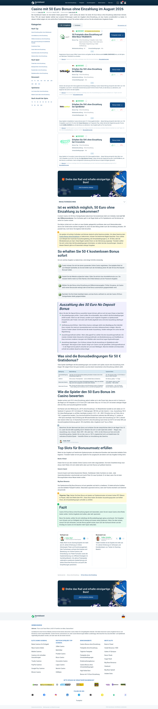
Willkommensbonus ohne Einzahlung (40, 39)
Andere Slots (108, 673)
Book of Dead (108, 644)
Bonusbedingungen (104, 59)
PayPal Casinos (36, 665)
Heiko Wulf (40, 12)
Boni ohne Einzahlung (70, 2)
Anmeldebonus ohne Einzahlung (39, 35)
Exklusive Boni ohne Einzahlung (39, 56)
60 (51, 102)
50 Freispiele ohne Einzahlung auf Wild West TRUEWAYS (87, 35)
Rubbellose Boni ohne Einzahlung (39, 73)
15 (34, 102)
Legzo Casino (60, 665)
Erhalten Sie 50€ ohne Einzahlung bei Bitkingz (87, 70)
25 (40, 102)
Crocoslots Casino (61, 661)
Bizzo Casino (60, 657)
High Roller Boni (85, 670)
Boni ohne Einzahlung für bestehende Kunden (40, 42)
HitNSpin (59, 672)
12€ (41, 80)
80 (34, 105)
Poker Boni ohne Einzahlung (38, 63)
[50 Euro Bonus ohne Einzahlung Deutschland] (123, 616)
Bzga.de (64, 59)
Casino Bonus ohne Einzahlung (69, 236)
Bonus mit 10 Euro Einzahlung (90, 674)
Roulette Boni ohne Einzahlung (39, 70)
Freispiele (81, 2)
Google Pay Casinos (37, 668)
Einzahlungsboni (91, 2)
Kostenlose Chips (35, 46)
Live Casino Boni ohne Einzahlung (39, 91)
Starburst (107, 666)
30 (43, 102)
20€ (48, 80)
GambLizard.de (61, 575)
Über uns (110, 2)
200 (41, 105)
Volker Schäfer (72, 12)
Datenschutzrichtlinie (36, 707)
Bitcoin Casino (36, 672)
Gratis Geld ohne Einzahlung (38, 49)
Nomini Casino (60, 668)
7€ (34, 80)
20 (37, 102)
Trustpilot (79, 700)
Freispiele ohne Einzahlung (88, 648)
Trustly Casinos (36, 661)
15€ (45, 80)
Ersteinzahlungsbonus (87, 661)
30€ (32, 84)
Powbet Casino (60, 654)
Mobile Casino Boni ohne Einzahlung (40, 94)
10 (32, 102)
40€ (36, 84)
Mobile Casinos (36, 651)
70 (32, 105)
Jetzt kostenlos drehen (86, 187)
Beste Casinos (101, 2)
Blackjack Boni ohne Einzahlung (39, 66)
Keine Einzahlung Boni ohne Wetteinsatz (41, 32)
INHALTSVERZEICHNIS (67, 202)
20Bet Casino (60, 646)
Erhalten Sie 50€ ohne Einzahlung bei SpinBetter (87, 105)
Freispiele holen (116, 35)
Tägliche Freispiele (86, 651)
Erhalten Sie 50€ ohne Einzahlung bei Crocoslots (87, 141)
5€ (32, 80)
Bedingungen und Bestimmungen (51, 707)
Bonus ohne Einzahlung (73, 575)
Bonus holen (116, 70)
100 (38, 105)
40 (45, 102)
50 (48, 102)
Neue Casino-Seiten (37, 648)
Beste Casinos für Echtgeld (40, 644)
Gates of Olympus (110, 651)
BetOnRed (59, 650)
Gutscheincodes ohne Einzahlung (39, 52)
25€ (51, 80)
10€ (38, 80)
